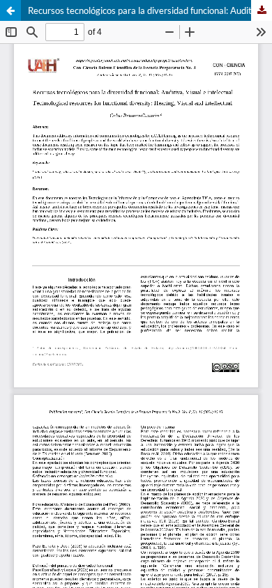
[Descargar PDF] (261, 10)
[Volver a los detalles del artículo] (10, 10)
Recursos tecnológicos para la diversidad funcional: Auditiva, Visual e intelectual (150, 10)
